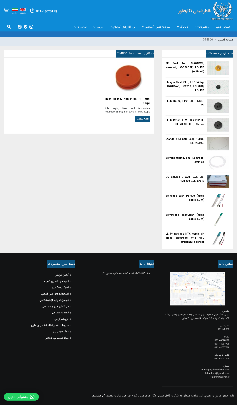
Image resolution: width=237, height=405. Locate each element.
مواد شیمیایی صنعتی (57, 338)
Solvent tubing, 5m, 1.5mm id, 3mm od (185, 160)
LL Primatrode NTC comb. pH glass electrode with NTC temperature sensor (185, 238)
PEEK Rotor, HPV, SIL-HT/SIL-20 (185, 103)
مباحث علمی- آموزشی (157, 27)
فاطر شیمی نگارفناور (205, 11)
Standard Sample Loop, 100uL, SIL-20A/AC (185, 141)
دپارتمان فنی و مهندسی (55, 306)
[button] (21, 397)
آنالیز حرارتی (62, 275)
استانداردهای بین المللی (55, 294)
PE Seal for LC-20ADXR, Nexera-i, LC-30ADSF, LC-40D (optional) (185, 67)
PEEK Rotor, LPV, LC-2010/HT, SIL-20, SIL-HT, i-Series (185, 122)
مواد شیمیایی (61, 331)
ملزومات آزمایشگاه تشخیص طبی (50, 325)
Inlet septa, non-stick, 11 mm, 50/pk (128, 101)
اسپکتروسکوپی (60, 287)
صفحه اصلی (223, 27)
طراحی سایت (122, 395)
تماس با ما (80, 27)
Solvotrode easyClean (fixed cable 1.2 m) (185, 217)
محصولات (204, 27)
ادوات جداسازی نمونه (56, 281)
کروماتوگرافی (61, 319)
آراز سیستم (98, 395)
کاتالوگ (184, 27)
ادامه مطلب (142, 119)
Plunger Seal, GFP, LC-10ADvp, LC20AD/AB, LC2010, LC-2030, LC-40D (185, 86)
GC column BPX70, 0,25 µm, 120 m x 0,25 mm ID (185, 179)
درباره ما (98, 27)
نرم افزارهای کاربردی (123, 27)
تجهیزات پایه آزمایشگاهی (54, 300)
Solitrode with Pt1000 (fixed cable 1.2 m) (185, 198)
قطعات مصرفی (60, 312)
